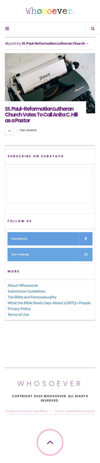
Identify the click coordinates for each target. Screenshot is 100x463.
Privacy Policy (19, 308)
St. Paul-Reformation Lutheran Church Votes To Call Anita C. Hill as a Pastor (41, 114)
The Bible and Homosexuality (32, 297)
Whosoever (50, 383)
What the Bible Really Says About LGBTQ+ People (49, 302)
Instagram (20, 254)
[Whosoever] (50, 10)
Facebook (19, 239)
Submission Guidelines (26, 291)
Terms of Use (18, 314)
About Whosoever (23, 285)
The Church (28, 130)
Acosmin (89, 411)
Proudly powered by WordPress (26, 411)
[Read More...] (9, 130)
